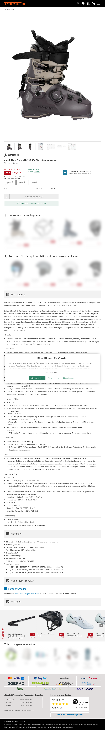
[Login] (88, 4)
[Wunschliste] (83, 4)
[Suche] (78, 4)
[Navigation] (99, 4)
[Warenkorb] (93, 4)
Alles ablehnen (53, 378)
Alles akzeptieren (37, 378)
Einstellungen (68, 378)
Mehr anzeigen (52, 372)
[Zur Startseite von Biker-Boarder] (14, 3)
